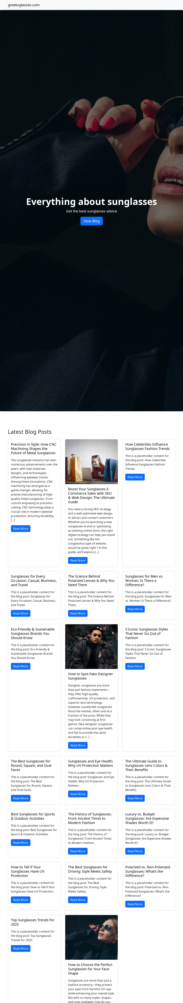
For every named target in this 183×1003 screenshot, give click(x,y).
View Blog (91, 221)
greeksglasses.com (24, 5)
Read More (20, 529)
